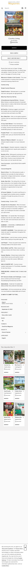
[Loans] (22, 8)
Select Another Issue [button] (14, 58)
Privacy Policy (19, 548)
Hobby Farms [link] (18, 391)
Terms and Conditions (7, 548)
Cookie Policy (5, 565)
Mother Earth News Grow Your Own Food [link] (8, 417)
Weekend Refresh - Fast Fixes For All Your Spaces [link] (19, 417)
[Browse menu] (25, 8)
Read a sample (14, 53)
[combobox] (10, 8)
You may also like (7, 347)
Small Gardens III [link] (8, 391)
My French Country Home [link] (19, 365)
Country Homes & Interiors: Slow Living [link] (8, 365)
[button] (14, 48)
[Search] (2, 8)
